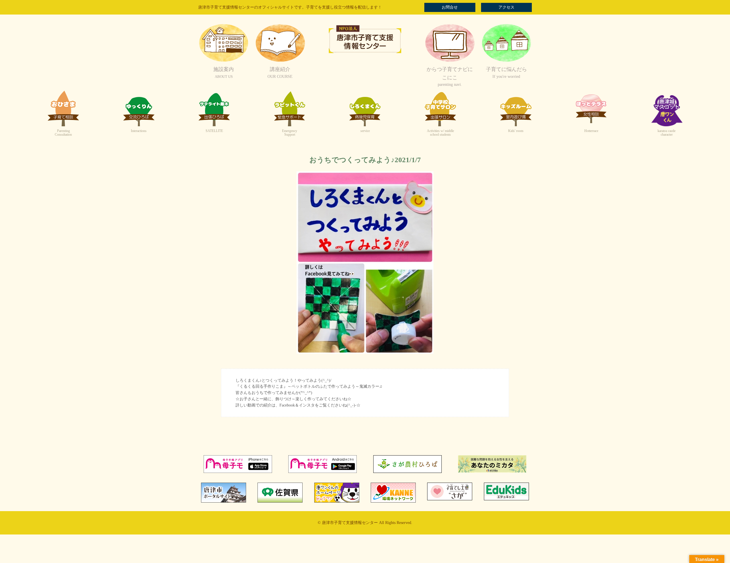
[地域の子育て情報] (506, 61)
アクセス (506, 7)
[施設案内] (223, 61)
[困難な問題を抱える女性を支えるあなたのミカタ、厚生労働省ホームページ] (492, 471)
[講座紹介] (280, 61)
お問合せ (450, 7)
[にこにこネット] (449, 61)
